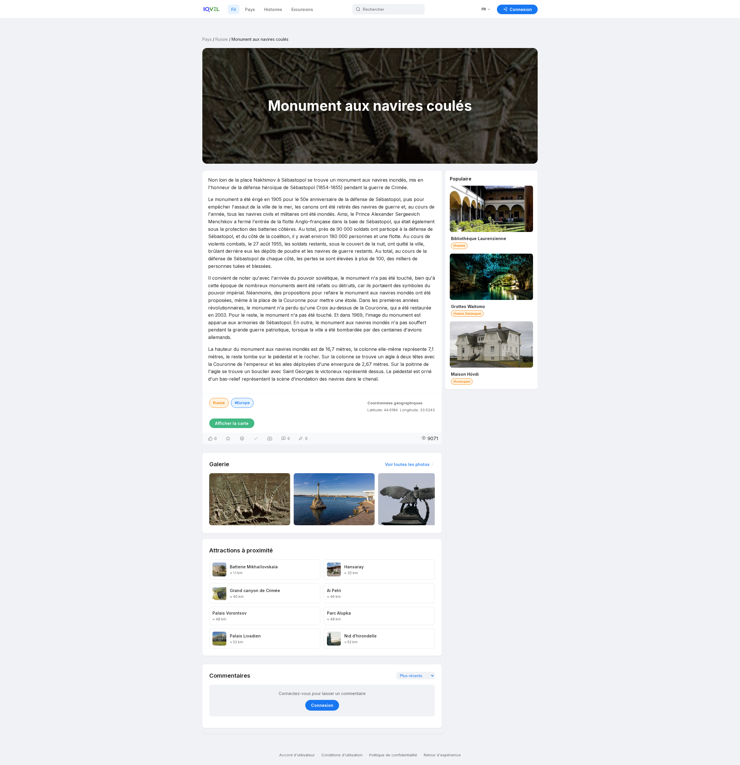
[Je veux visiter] (228, 438)
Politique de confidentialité (393, 755)
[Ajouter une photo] (269, 438)
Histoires (273, 9)
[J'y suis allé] (255, 438)
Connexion (322, 705)
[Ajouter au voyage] (242, 438)
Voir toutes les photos (407, 464)
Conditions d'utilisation (341, 755)
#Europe (242, 402)
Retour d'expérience (442, 755)
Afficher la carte (232, 423)
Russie (221, 39)
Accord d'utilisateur (297, 755)
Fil (233, 9)
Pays (250, 9)
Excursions (302, 9)
